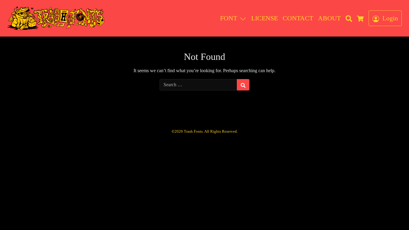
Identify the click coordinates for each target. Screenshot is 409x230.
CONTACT (298, 18)
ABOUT (329, 18)
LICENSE (264, 18)
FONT (228, 18)
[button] (244, 18)
